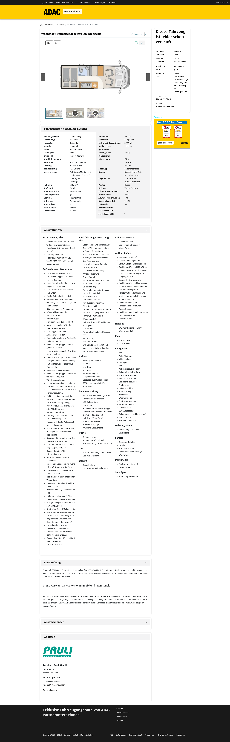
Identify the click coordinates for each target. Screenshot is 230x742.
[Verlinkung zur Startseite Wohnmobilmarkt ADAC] (50, 11)
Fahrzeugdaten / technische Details (65, 128)
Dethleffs (74, 143)
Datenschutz (121, 735)
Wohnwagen (99, 2)
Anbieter (49, 636)
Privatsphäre (150, 735)
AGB (111, 735)
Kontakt (119, 720)
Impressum (180, 735)
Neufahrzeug (75, 136)
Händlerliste (121, 716)
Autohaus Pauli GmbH (165, 107)
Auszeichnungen (54, 622)
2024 (72, 152)
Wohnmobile (85, 2)
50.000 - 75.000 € (163, 99)
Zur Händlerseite (50, 690)
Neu (146, 34)
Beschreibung (52, 562)
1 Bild (49, 43)
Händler (112, 2)
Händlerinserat (136, 34)
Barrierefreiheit (135, 735)
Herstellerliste (122, 712)
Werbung (158, 117)
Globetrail (74, 146)
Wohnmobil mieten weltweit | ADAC (60, 2)
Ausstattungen (53, 230)
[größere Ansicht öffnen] (136, 42)
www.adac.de (222, 2)
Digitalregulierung (165, 735)
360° (57, 43)
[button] (43, 77)
